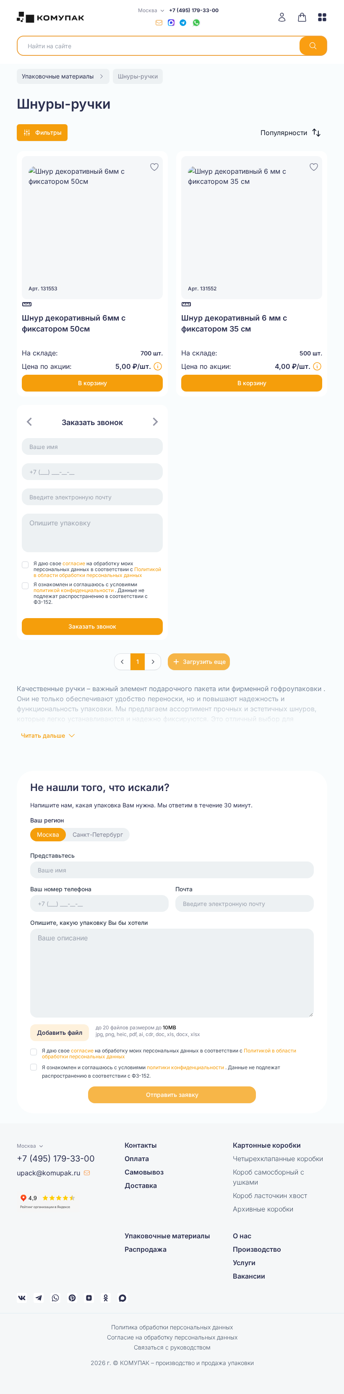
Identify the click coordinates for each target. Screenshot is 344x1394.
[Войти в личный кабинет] (285, 17)
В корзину (92, 382)
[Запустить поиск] (313, 46)
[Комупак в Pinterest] (72, 1298)
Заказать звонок (92, 626)
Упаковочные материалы (167, 1236)
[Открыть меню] (319, 17)
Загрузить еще (204, 661)
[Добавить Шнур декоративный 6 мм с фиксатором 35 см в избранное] (314, 165)
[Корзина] (302, 17)
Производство (257, 1249)
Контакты (141, 1145)
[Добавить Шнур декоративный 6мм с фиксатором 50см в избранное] (154, 165)
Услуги (244, 1262)
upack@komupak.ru (48, 1173)
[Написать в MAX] (171, 22)
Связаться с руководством (172, 1347)
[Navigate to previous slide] (29, 421)
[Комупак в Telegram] (39, 1298)
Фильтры (48, 132)
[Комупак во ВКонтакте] (22, 1298)
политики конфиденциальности (186, 1067)
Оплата (137, 1158)
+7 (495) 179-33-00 (194, 10)
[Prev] (122, 661)
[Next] (152, 661)
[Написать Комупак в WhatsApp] (55, 1298)
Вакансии (249, 1276)
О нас (242, 1236)
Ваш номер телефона (60, 889)
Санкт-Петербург (98, 834)
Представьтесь (52, 855)
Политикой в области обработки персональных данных (97, 572)
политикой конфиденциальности (74, 590)
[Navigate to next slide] (155, 421)
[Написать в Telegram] (183, 22)
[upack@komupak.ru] (159, 22)
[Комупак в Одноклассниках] (106, 1298)
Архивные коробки (263, 1209)
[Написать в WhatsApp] (196, 23)
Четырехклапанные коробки (278, 1158)
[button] (290, 132)
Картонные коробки (267, 1145)
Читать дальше (43, 735)
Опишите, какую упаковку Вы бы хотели (89, 922)
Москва (48, 834)
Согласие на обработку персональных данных (172, 1337)
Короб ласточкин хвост (270, 1195)
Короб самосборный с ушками (268, 1177)
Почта (184, 889)
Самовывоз (144, 1172)
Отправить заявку (172, 1094)
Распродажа (146, 1249)
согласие (74, 563)
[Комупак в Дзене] (89, 1298)
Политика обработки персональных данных (172, 1327)
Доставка (141, 1185)
